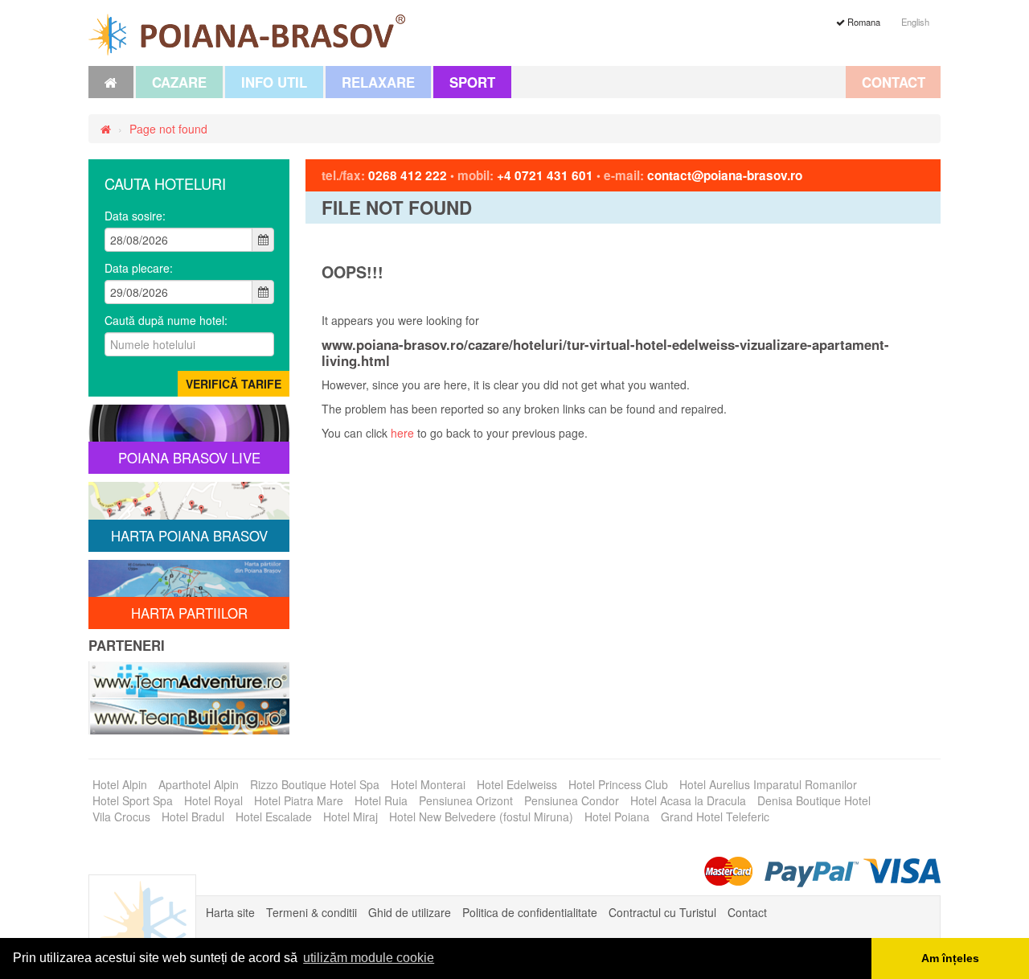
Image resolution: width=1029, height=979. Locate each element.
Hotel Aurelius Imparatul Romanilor (768, 784)
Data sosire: (135, 216)
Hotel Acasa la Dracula (688, 800)
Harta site (230, 912)
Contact (893, 82)
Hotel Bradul (193, 816)
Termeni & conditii (311, 912)
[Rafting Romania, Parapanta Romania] (188, 677)
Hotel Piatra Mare (298, 800)
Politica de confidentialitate (529, 912)
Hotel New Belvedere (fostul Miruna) (481, 816)
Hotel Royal (213, 800)
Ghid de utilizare (409, 912)
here (402, 433)
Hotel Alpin (119, 784)
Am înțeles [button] (950, 958)
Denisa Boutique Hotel (814, 800)
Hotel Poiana (617, 816)
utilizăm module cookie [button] (368, 958)
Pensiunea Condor (571, 800)
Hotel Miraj (350, 816)
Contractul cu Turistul (662, 912)
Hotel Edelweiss (517, 784)
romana (862, 21)
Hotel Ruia (381, 800)
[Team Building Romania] (188, 714)
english (915, 21)
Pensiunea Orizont (466, 800)
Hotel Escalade (274, 816)
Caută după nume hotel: (166, 320)
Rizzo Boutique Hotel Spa (314, 784)
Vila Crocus (121, 816)
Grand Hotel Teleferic (715, 816)
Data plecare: (139, 268)
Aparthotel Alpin (198, 784)
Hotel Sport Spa (132, 800)
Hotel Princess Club (618, 784)
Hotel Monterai (428, 784)
